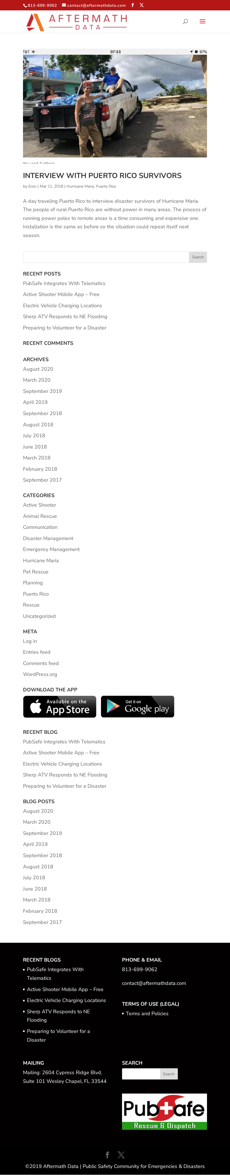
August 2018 (38, 424)
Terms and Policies (147, 1013)
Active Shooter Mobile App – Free (61, 294)
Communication (40, 527)
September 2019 (42, 391)
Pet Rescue (36, 571)
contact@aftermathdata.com (154, 983)
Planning (33, 582)
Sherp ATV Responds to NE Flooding (65, 316)
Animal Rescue (40, 516)
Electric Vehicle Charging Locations (62, 305)
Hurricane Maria (80, 186)
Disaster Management (48, 538)
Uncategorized (39, 616)
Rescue (31, 605)
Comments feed (41, 663)
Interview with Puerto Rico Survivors (102, 176)
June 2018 (35, 446)
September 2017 (42, 480)
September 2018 (42, 413)
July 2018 (34, 435)
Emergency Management (51, 549)
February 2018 (40, 469)
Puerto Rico (106, 186)
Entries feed (36, 652)
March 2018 (36, 457)
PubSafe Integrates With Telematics (64, 283)
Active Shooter (39, 505)
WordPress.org (40, 674)
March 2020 (36, 380)
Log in (30, 641)
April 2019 (35, 402)
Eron (32, 186)
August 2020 (38, 369)
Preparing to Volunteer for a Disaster (64, 327)
